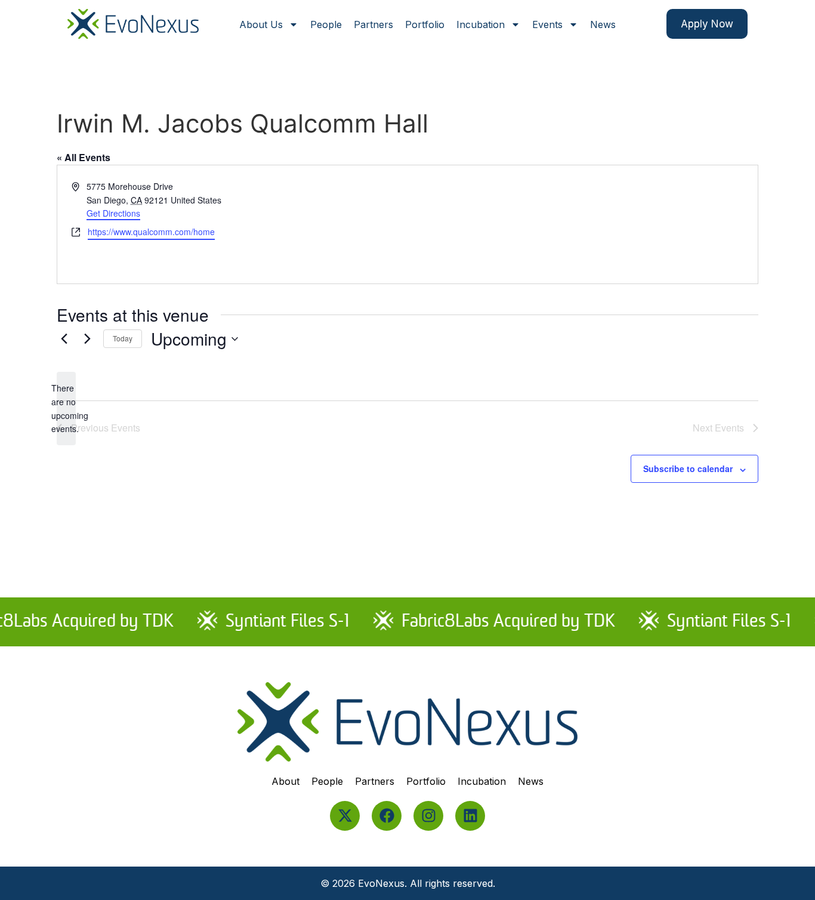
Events (547, 24)
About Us (261, 24)
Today (122, 338)
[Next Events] (87, 339)
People (326, 24)
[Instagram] (428, 816)
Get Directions (113, 213)
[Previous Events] (64, 339)
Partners (373, 24)
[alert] (66, 408)
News (603, 24)
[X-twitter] (345, 816)
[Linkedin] (470, 816)
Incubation (480, 24)
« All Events (83, 157)
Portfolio (424, 24)
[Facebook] (387, 816)
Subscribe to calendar (688, 468)
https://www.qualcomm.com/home (151, 232)
